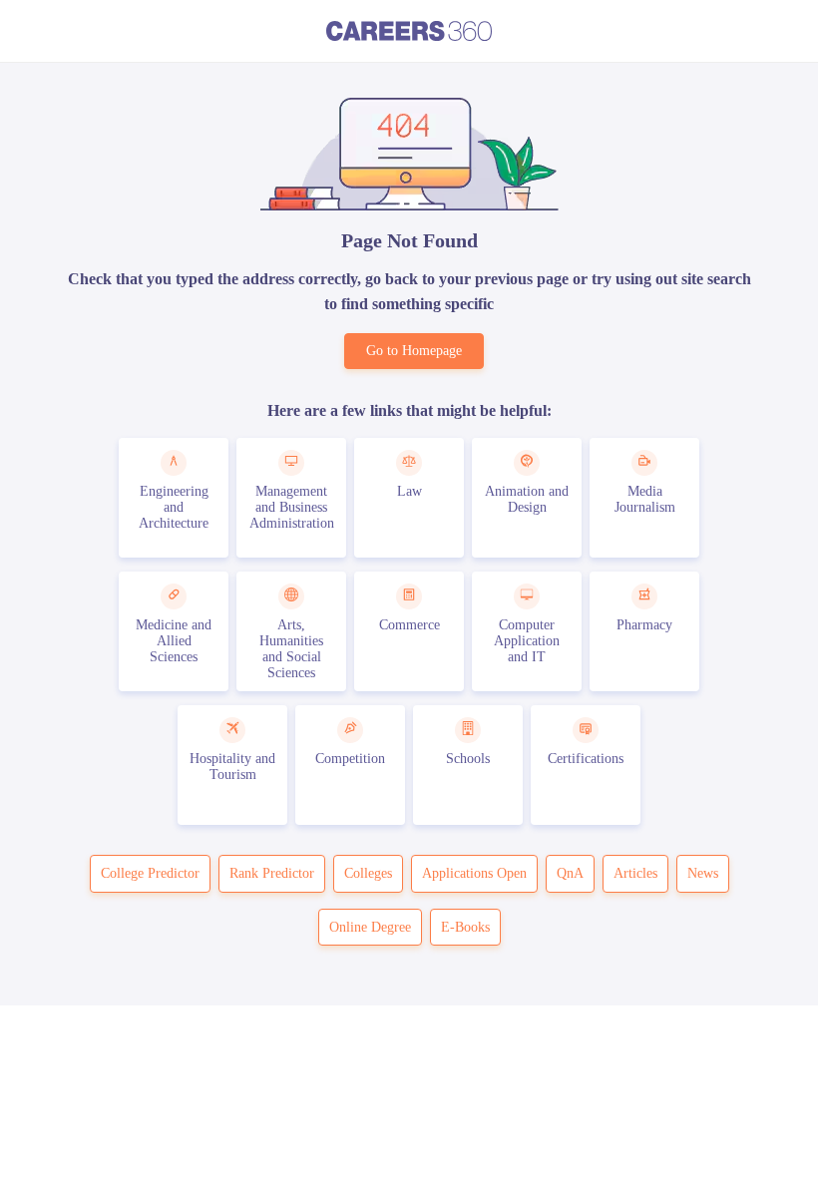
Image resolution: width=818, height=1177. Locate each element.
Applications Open (474, 873)
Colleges (368, 873)
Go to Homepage (414, 350)
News (702, 873)
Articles (635, 873)
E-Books (465, 927)
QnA (570, 873)
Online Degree (370, 927)
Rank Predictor (271, 873)
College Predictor (150, 873)
